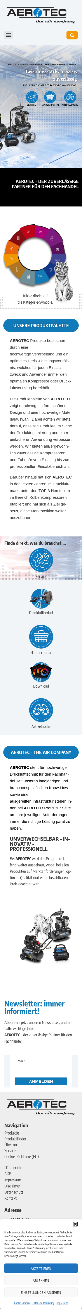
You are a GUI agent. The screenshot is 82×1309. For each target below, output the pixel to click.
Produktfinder (15, 1138)
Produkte (11, 1132)
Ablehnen (41, 1280)
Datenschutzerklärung (43, 1303)
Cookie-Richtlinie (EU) (21, 1156)
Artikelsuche (70, 105)
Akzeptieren (41, 1268)
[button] (75, 1224)
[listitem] (42, 232)
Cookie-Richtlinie (22, 1303)
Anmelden (41, 1081)
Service (31, 105)
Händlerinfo (13, 1167)
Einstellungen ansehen (41, 1292)
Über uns (11, 1144)
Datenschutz (13, 1191)
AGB (7, 1173)
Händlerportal (50, 105)
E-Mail (19, 1061)
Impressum (62, 1303)
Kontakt (10, 1198)
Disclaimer (12, 1185)
